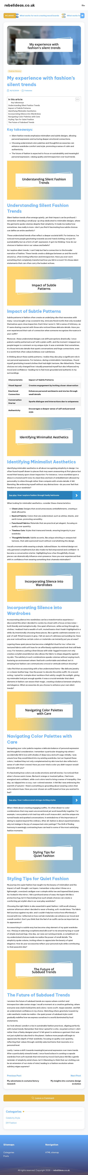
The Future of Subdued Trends (21, 122)
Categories (8, 1152)
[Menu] (83, 5)
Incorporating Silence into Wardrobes (24, 114)
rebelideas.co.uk (20, 5)
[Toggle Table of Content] (76, 99)
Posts (6, 1156)
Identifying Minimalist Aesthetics (22, 111)
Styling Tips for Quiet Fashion (21, 119)
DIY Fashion (11, 1123)
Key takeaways (17, 102)
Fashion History (15, 71)
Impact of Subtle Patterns (19, 108)
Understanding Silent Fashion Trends (24, 105)
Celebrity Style (13, 1118)
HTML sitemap (52, 1152)
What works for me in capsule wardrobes (62, 16)
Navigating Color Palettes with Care (24, 117)
